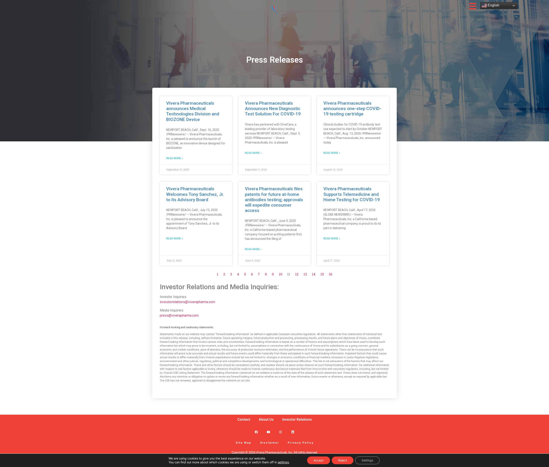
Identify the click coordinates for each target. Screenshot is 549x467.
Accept (319, 460)
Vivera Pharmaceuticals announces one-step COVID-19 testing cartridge (352, 108)
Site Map (244, 442)
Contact (243, 419)
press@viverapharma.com (179, 315)
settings (283, 462)
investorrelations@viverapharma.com (187, 302)
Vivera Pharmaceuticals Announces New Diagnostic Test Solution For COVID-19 (273, 108)
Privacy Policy (300, 442)
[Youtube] (268, 432)
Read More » (174, 158)
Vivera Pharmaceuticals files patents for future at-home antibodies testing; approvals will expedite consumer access (274, 199)
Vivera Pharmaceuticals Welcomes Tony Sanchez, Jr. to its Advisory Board (195, 194)
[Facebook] (256, 432)
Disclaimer (269, 442)
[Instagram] (280, 432)
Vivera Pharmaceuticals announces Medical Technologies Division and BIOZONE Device (192, 111)
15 (322, 274)
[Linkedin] (293, 432)
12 (297, 274)
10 (280, 274)
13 (305, 274)
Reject (342, 460)
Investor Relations (297, 419)
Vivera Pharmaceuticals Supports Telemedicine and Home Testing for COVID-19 (351, 194)
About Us (266, 419)
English (493, 5)
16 (330, 274)
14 (313, 274)
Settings (367, 460)
